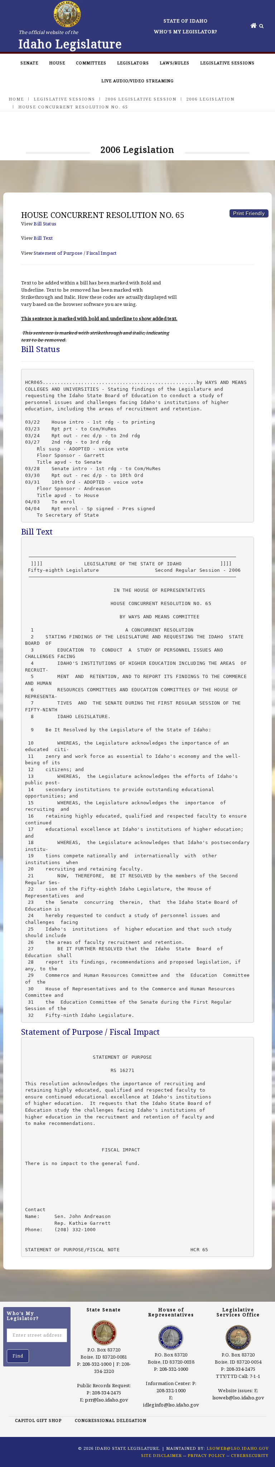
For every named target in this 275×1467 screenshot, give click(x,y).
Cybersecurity (250, 1455)
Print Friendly (249, 213)
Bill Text (43, 238)
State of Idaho (186, 21)
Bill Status (45, 223)
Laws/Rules (174, 62)
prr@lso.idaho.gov (106, 1400)
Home (16, 99)
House (57, 62)
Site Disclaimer (161, 1455)
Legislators (133, 62)
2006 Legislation (210, 99)
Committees (91, 62)
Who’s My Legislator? (185, 31)
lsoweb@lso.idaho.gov (238, 1397)
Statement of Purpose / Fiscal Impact (75, 253)
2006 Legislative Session (141, 99)
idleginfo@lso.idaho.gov (171, 1405)
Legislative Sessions (227, 62)
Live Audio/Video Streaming (137, 80)
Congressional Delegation (110, 1420)
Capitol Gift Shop (38, 1420)
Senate (29, 62)
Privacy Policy (206, 1455)
